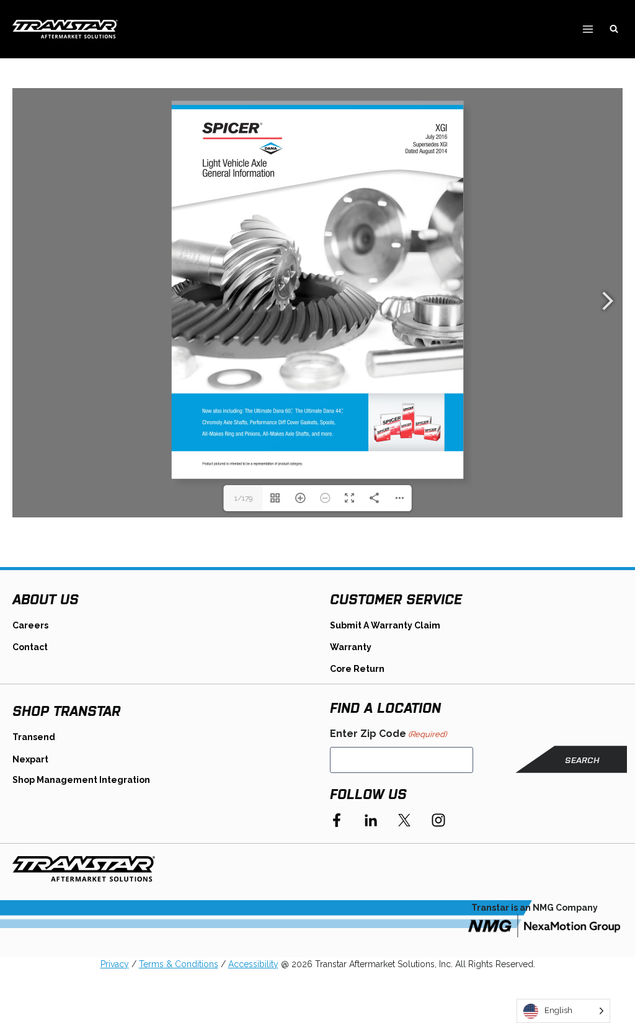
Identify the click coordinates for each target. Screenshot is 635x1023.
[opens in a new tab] (544, 925)
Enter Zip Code (388, 733)
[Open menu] (587, 28)
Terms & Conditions (178, 964)
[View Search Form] (614, 29)
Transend (33, 737)
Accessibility (253, 964)
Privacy (114, 964)
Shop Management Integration (81, 780)
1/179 (243, 498)
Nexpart (30, 759)
